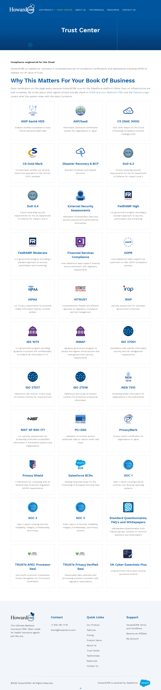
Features (91, 630)
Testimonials (96, 10)
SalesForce (132, 683)
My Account (132, 638)
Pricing (90, 635)
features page (141, 92)
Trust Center (64, 10)
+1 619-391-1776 (59, 625)
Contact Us (128, 10)
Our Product (46, 10)
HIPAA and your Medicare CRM (106, 92)
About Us (80, 10)
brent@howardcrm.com (63, 630)
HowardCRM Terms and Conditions (136, 627)
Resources (113, 10)
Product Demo (94, 640)
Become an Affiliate (136, 633)
